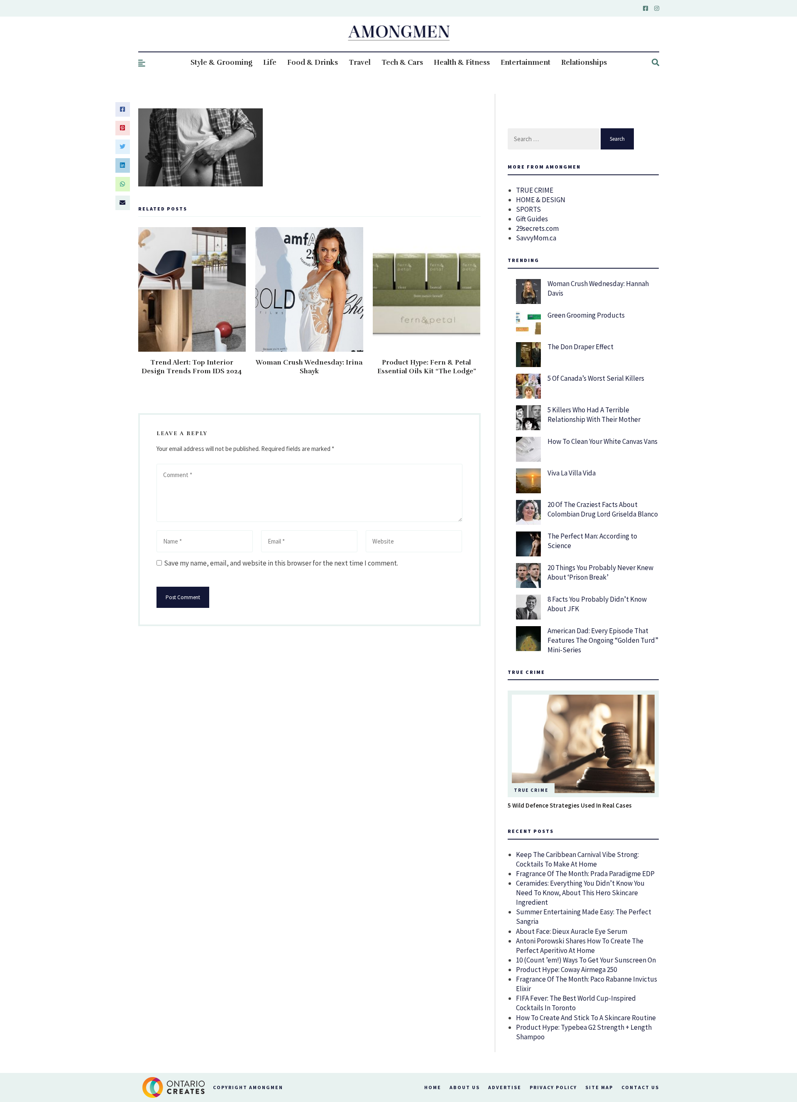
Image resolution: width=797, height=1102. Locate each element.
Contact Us (640, 1087)
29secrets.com (537, 228)
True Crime (531, 790)
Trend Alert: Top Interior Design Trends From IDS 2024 (192, 366)
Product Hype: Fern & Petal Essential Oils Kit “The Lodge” (426, 366)
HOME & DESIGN (540, 199)
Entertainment (525, 62)
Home (432, 1087)
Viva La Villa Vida (572, 473)
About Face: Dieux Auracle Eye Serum (571, 931)
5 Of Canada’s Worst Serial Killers (596, 378)
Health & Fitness (462, 62)
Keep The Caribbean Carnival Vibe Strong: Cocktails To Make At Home (577, 859)
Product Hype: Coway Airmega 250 (566, 969)
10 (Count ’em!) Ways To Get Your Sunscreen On (586, 960)
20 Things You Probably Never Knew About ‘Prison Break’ (600, 572)
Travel (360, 62)
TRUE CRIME (534, 190)
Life (269, 62)
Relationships (584, 62)
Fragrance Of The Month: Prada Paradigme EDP (585, 873)
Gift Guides (532, 218)
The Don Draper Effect (581, 346)
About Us (465, 1087)
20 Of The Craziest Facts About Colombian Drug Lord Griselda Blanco (603, 509)
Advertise (504, 1087)
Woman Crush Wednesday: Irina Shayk (309, 366)
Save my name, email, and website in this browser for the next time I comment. (281, 563)
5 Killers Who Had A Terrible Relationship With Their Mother (594, 414)
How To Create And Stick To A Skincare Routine (586, 1017)
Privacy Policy (553, 1087)
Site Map (599, 1087)
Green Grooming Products (586, 315)
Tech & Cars (402, 62)
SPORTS (528, 209)
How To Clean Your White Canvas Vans (603, 441)
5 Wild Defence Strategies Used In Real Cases (570, 805)
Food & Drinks (312, 62)
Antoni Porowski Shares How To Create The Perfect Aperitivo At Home (579, 945)
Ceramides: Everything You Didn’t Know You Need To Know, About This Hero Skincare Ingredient (580, 893)
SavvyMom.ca (536, 237)
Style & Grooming (221, 62)
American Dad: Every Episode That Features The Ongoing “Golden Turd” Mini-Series (603, 640)
